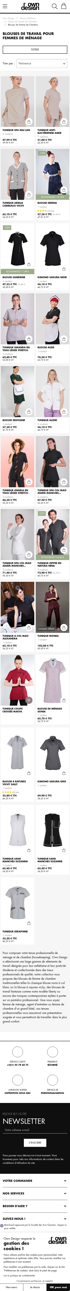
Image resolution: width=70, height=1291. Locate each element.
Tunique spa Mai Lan (16, 130)
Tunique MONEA (48, 636)
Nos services (13, 1193)
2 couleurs (43, 497)
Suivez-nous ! (14, 1218)
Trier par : (9, 63)
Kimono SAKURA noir (52, 277)
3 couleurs (8, 134)
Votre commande (17, 1180)
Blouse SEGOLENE (14, 420)
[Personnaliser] (28, 700)
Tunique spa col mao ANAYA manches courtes (52, 493)
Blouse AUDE (46, 347)
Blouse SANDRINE (14, 277)
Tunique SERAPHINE (15, 931)
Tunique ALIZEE (47, 420)
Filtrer (35, 49)
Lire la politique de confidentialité (19, 1276)
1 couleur (42, 207)
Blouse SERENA (47, 203)
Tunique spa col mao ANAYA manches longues (17, 566)
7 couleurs (43, 137)
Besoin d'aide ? (15, 1206)
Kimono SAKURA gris (52, 781)
